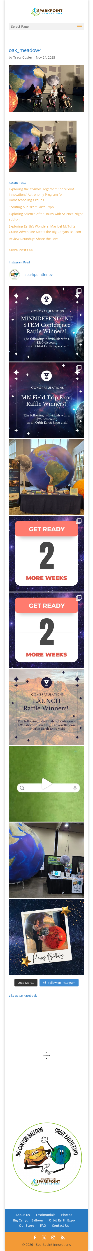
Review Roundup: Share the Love (33, 239)
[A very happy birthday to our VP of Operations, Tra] (46, 937)
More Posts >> (21, 250)
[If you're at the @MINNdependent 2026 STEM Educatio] (46, 477)
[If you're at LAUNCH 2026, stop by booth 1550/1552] (46, 860)
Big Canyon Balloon (28, 1220)
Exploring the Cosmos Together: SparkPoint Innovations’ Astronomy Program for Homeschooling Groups (41, 194)
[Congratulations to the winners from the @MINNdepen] (46, 324)
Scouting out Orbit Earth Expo (31, 207)
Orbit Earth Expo (62, 1220)
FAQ (43, 1225)
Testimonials (45, 1215)
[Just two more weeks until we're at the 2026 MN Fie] (46, 630)
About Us (23, 1215)
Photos (66, 1215)
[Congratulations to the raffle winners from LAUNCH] (46, 707)
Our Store (26, 1225)
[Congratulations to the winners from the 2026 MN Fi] (46, 400)
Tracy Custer (22, 57)
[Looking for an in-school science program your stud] (46, 784)
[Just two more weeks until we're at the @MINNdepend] (46, 554)
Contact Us (60, 1225)
